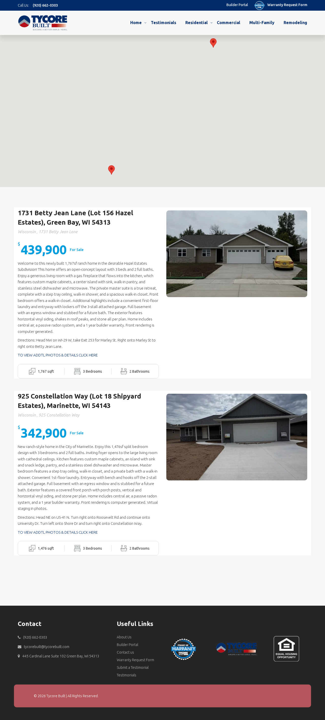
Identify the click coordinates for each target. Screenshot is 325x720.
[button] (111, 170)
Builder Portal (237, 5)
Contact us (125, 652)
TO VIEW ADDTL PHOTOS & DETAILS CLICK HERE (58, 355)
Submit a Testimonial (133, 667)
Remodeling (295, 22)
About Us (124, 637)
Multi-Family (261, 22)
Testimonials (163, 22)
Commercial (228, 22)
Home (136, 22)
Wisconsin (27, 231)
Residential (196, 22)
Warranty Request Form (287, 5)
